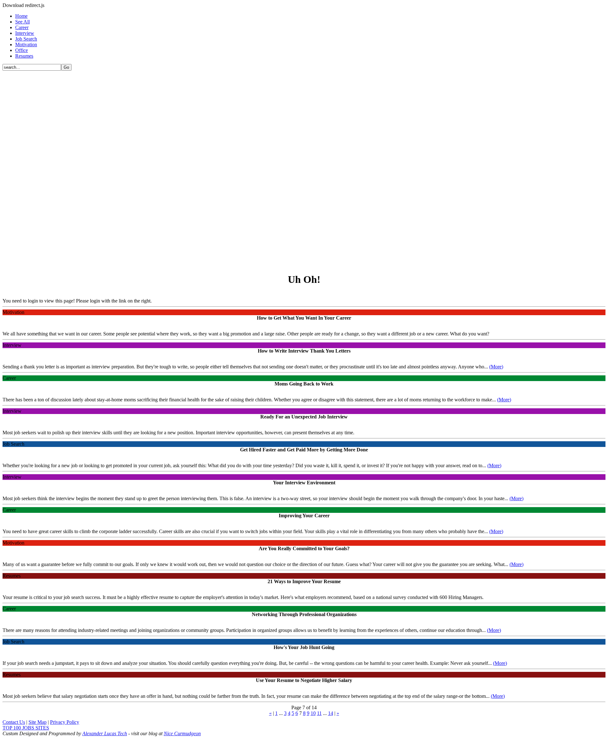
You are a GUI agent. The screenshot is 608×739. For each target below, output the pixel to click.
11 (319, 713)
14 (330, 713)
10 (313, 713)
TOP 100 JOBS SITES (26, 727)
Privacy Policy (64, 722)
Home (21, 16)
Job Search (26, 38)
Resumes (24, 56)
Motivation (26, 44)
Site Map (37, 722)
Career (21, 27)
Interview (24, 33)
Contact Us (14, 722)
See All (22, 21)
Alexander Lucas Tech (104, 733)
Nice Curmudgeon (182, 733)
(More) (496, 366)
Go (66, 67)
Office (21, 50)
